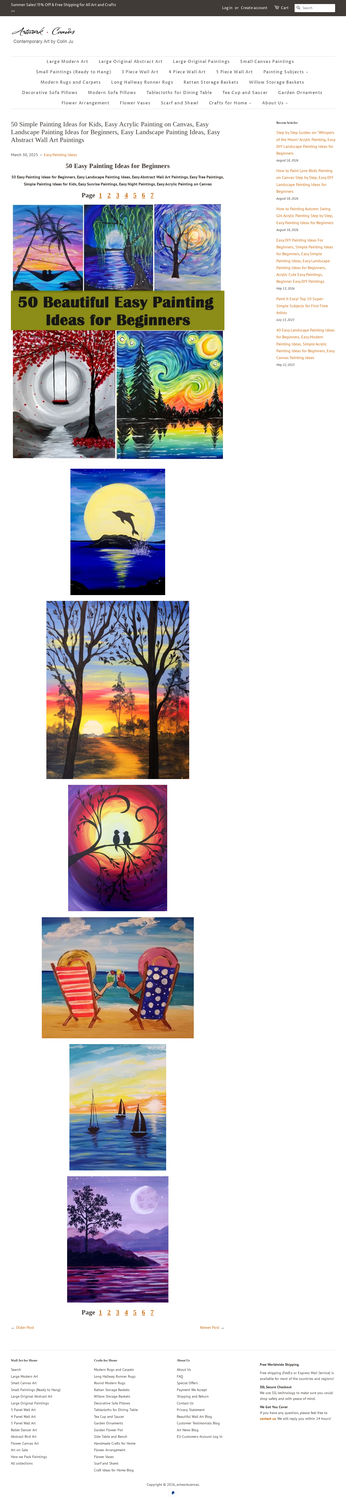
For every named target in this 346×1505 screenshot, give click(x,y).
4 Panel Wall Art (23, 1416)
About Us (273, 103)
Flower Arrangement (86, 103)
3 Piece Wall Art (140, 72)
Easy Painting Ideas (60, 154)
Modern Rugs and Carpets (71, 82)
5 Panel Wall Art (23, 1423)
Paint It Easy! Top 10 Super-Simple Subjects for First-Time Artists (302, 305)
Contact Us (185, 1403)
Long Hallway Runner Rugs (142, 82)
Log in (227, 8)
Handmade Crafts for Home (115, 1443)
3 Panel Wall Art (23, 1409)
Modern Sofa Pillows (112, 93)
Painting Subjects (284, 72)
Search (16, 1369)
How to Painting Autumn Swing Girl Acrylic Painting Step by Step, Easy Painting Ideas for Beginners (305, 215)
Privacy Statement (191, 1409)
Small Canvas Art (24, 1383)
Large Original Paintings (201, 61)
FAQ (180, 1376)
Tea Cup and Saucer (245, 93)
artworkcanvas (188, 1484)
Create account (254, 8)
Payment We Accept (192, 1390)
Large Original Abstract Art (131, 61)
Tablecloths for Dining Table (179, 93)
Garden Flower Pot (108, 1430)
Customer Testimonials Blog (198, 1423)
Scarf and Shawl (180, 103)
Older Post (25, 1327)
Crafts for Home (229, 103)
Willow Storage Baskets (276, 82)
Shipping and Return (193, 1396)
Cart (285, 8)
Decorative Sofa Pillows (50, 93)
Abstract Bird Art (23, 1436)
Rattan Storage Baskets (211, 82)
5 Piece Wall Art (234, 72)
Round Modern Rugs (109, 1383)
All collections (22, 1463)
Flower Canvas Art (25, 1443)
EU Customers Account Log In (199, 1436)
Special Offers (187, 1383)
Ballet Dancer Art (24, 1430)
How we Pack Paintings (29, 1456)
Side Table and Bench (110, 1436)
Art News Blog (188, 1430)
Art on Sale (19, 1450)
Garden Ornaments (300, 93)
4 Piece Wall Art (187, 72)
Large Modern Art (67, 61)
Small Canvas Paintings (267, 61)
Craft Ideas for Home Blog (114, 1470)
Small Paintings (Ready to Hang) (73, 72)
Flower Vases (135, 103)
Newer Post (209, 1327)
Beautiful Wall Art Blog (194, 1416)
